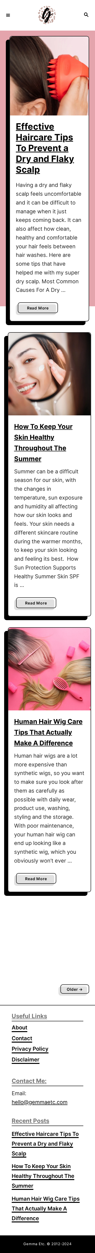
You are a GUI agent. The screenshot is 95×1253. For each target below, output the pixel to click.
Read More (39, 309)
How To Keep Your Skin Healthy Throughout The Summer (43, 1176)
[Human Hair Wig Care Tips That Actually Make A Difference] (49, 669)
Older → (75, 989)
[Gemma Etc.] (46, 15)
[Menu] (8, 15)
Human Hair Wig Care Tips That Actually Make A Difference (48, 732)
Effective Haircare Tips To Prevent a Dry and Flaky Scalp (45, 148)
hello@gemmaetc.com (39, 1102)
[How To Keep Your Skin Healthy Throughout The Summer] (49, 374)
